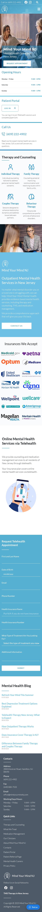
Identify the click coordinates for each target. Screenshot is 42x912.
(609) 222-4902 (10, 779)
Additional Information (12, 652)
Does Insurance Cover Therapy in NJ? (20, 734)
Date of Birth (7, 569)
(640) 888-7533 (10, 787)
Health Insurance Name (12, 609)
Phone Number (8, 596)
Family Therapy (31, 173)
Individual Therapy (10, 173)
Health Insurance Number (13, 622)
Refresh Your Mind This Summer (18, 695)
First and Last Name (10, 556)
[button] (39, 9)
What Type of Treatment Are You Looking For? (19, 637)
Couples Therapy (10, 203)
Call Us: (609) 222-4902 (11, 2)
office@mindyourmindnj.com (15, 794)
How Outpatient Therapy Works (18, 726)
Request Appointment (17, 63)
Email (4, 582)
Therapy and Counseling (19, 157)
